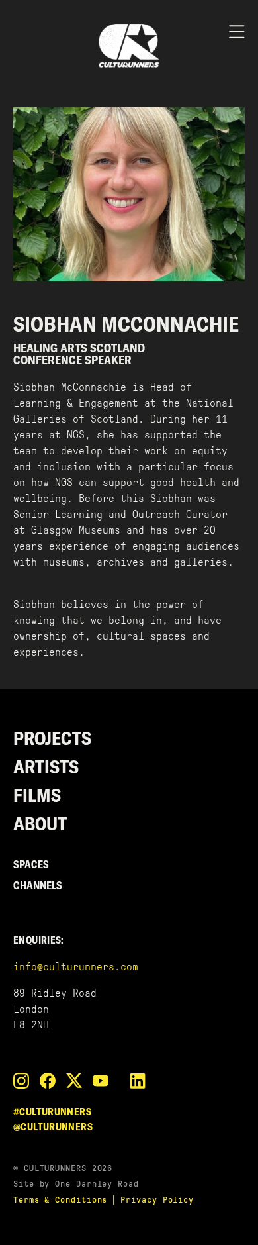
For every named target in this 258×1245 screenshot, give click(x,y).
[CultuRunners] (129, 46)
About (40, 823)
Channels (37, 885)
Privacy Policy (157, 1200)
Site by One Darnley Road (76, 1184)
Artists (46, 766)
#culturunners (52, 1111)
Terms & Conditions (60, 1200)
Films (37, 795)
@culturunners (53, 1126)
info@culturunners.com (75, 966)
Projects (52, 738)
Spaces (31, 864)
